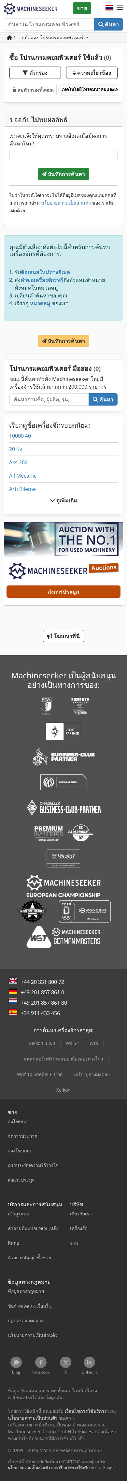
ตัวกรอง (38, 72)
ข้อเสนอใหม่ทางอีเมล (45, 272)
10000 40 (20, 435)
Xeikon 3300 (42, 1043)
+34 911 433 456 (40, 1013)
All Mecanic (22, 475)
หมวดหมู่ (40, 303)
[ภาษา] (109, 8)
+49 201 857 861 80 (44, 1002)
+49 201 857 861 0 (42, 992)
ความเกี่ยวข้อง (93, 72)
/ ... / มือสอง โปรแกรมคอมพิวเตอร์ (48, 37)
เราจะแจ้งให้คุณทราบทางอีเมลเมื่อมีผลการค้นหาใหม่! (58, 139)
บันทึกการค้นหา (66, 174)
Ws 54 (72, 1043)
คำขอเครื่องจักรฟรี (42, 279)
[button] (120, 8)
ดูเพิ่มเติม (66, 500)
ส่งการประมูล (63, 591)
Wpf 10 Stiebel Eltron (40, 1074)
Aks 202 (18, 462)
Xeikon (63, 1090)
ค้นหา (111, 24)
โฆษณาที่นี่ (65, 636)
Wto (94, 1043)
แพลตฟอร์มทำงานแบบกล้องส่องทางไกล (63, 1059)
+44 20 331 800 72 (42, 981)
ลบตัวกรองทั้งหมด (35, 90)
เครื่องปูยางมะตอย (92, 1074)
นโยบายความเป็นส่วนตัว (66, 203)
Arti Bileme (22, 489)
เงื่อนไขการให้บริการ (76, 1467)
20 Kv (15, 449)
